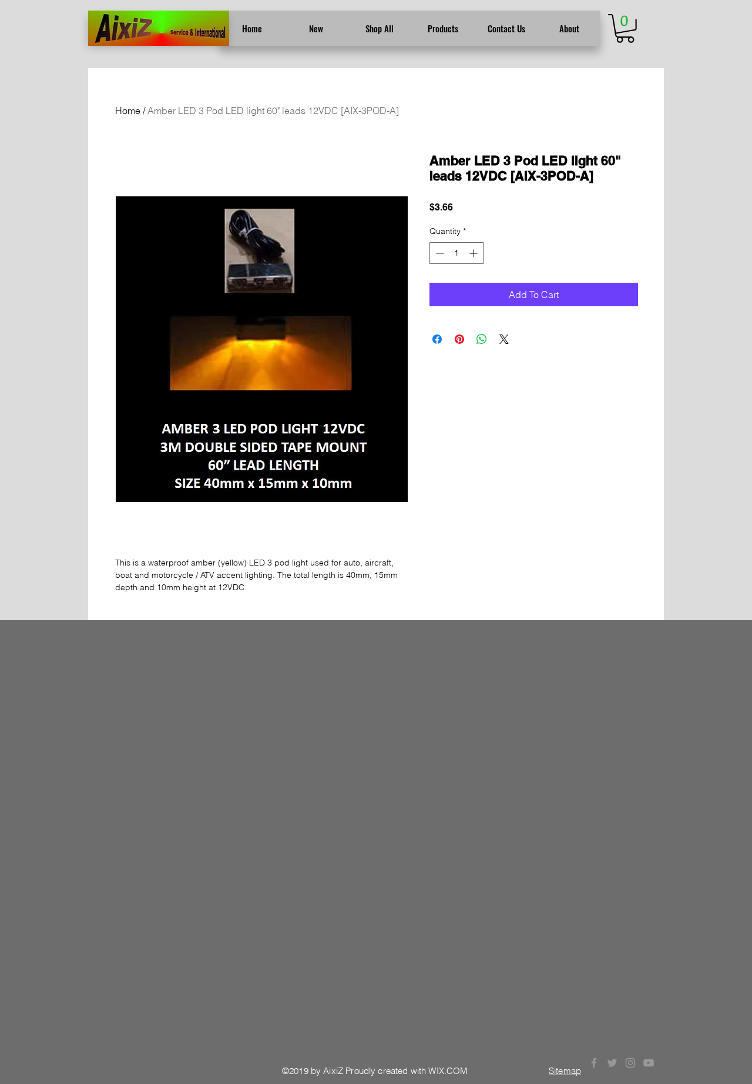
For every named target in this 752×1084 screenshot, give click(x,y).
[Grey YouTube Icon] (648, 1062)
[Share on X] (504, 339)
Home (127, 110)
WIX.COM (448, 1070)
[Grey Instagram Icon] (630, 1062)
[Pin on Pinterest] (459, 339)
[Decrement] (438, 253)
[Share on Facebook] (437, 339)
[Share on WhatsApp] (482, 339)
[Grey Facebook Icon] (594, 1062)
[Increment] (474, 253)
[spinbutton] (456, 253)
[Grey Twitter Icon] (612, 1062)
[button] (625, 28)
